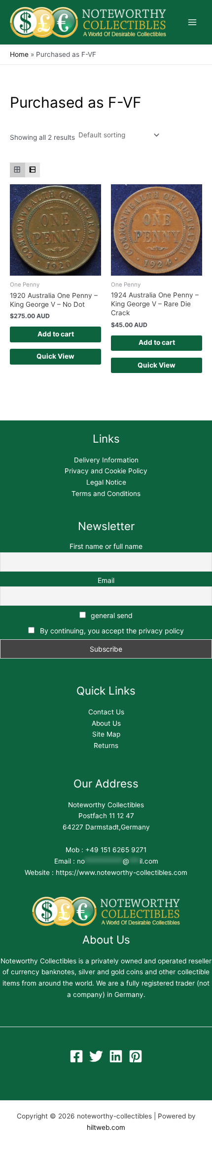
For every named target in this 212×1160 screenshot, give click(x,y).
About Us (106, 723)
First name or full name (106, 546)
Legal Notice (106, 482)
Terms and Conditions (106, 493)
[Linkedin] (116, 1056)
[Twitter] (96, 1056)
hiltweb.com (106, 1127)
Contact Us (106, 712)
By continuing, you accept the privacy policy (112, 630)
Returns (106, 745)
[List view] (32, 170)
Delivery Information (106, 460)
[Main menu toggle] (192, 22)
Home (19, 54)
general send (111, 615)
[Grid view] (17, 170)
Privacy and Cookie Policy (106, 471)
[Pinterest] (135, 1056)
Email (106, 580)
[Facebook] (76, 1056)
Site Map (106, 734)
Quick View (55, 356)
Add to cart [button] (55, 334)
